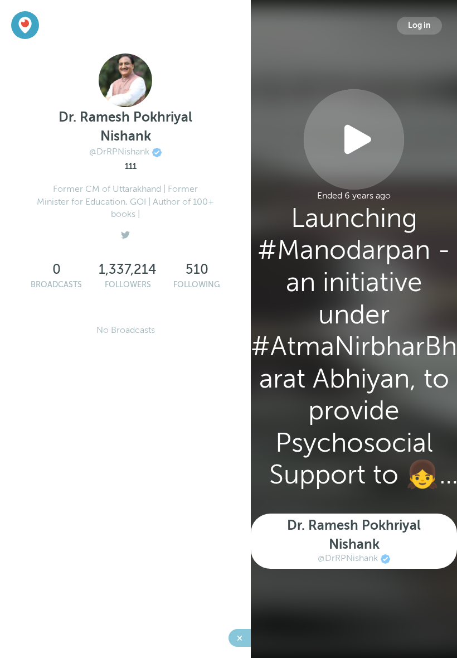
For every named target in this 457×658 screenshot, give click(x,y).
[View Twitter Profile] (125, 232)
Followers (128, 284)
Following (196, 284)
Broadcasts (56, 284)
